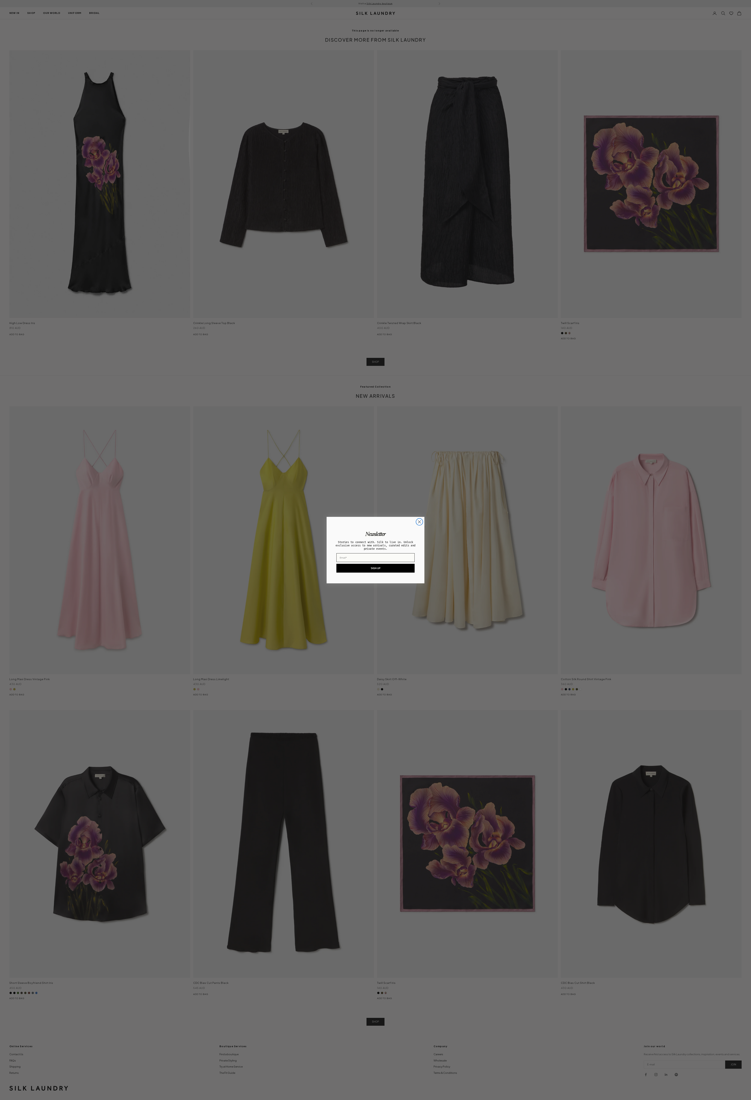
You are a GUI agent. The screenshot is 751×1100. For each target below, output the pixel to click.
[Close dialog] (419, 521)
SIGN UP (375, 568)
